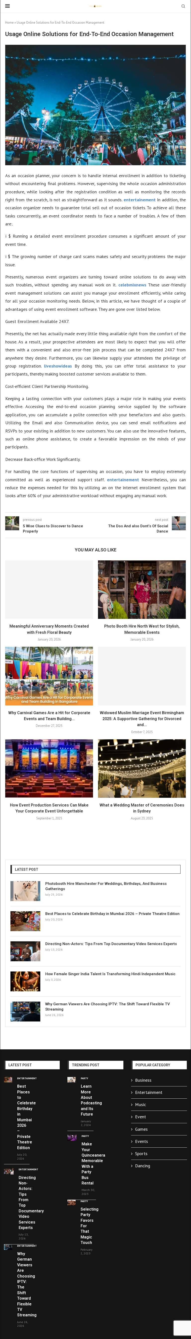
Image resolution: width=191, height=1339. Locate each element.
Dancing (142, 1166)
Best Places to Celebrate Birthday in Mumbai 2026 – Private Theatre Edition (112, 913)
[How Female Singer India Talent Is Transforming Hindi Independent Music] (25, 981)
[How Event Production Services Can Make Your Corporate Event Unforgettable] (49, 768)
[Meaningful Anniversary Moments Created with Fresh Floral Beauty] (49, 589)
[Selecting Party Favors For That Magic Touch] (71, 1202)
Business (143, 1080)
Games (141, 1129)
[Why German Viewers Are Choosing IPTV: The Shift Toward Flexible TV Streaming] (25, 1011)
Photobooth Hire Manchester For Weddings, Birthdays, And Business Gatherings (106, 886)
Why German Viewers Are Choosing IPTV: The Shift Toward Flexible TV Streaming (107, 1007)
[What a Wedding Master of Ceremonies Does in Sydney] (142, 768)
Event (140, 1117)
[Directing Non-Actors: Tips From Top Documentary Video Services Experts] (25, 951)
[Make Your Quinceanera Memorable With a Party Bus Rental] (72, 1138)
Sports (141, 1153)
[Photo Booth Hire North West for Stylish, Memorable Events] (142, 589)
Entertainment (148, 1092)
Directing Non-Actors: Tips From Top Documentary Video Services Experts (111, 944)
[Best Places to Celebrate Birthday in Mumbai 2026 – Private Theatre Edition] (25, 921)
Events (141, 1141)
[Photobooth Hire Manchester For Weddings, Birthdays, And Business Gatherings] (25, 891)
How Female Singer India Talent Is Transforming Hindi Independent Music (110, 974)
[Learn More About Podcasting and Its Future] (71, 1079)
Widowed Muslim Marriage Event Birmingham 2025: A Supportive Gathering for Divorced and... (142, 718)
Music (140, 1104)
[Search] (183, 6)
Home (9, 22)
